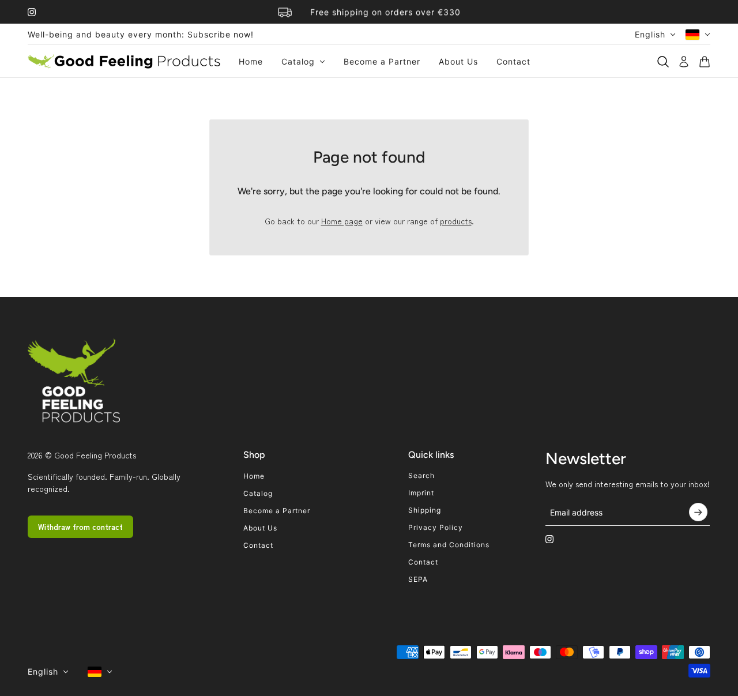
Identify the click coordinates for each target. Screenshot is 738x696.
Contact (258, 545)
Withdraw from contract (80, 526)
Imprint (421, 492)
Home (254, 476)
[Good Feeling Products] (124, 61)
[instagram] (31, 12)
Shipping (424, 510)
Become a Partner (276, 510)
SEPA (418, 579)
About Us (260, 528)
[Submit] (698, 512)
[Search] (663, 61)
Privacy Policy (435, 527)
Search (421, 475)
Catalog (258, 493)
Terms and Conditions (449, 544)
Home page (342, 221)
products (456, 221)
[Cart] (704, 61)
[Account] (684, 61)
